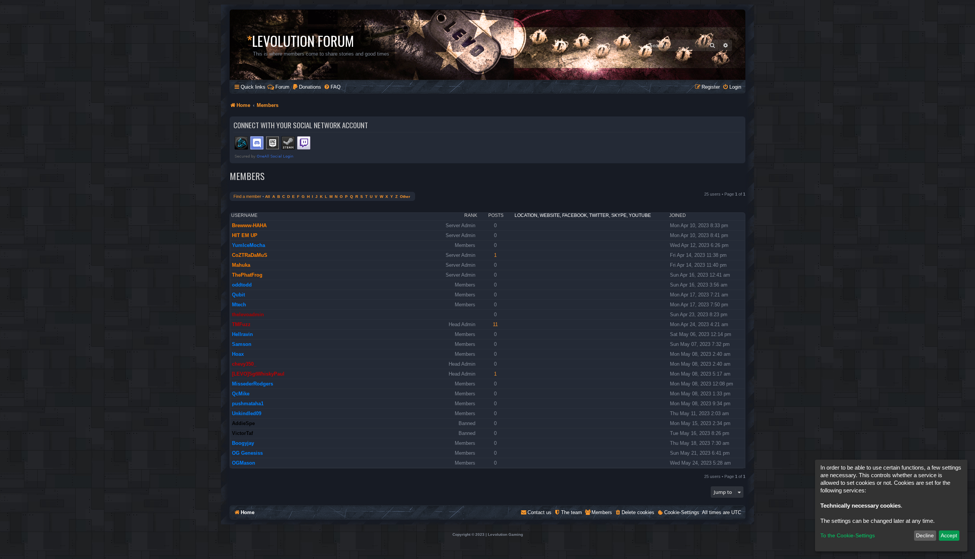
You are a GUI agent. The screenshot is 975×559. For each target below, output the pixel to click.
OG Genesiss (247, 453)
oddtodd (242, 285)
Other (405, 196)
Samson (241, 344)
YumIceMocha (248, 245)
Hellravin (242, 334)
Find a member (247, 196)
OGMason (243, 463)
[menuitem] (306, 86)
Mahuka (241, 265)
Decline (925, 535)
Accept (949, 535)
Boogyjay (243, 443)
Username (244, 215)
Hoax (238, 354)
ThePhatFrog (247, 275)
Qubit (238, 295)
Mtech (239, 304)
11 (495, 324)
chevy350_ (244, 364)
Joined (677, 215)
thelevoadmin (248, 314)
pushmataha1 (248, 403)
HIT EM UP (244, 235)
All (267, 196)
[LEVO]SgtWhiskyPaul (258, 374)
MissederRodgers (252, 384)
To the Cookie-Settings (847, 535)
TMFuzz (241, 324)
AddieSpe (243, 423)
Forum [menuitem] (282, 87)
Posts (495, 215)
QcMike (240, 394)
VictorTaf (242, 433)
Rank (470, 215)
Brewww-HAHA (249, 225)
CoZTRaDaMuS (249, 255)
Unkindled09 (246, 413)
